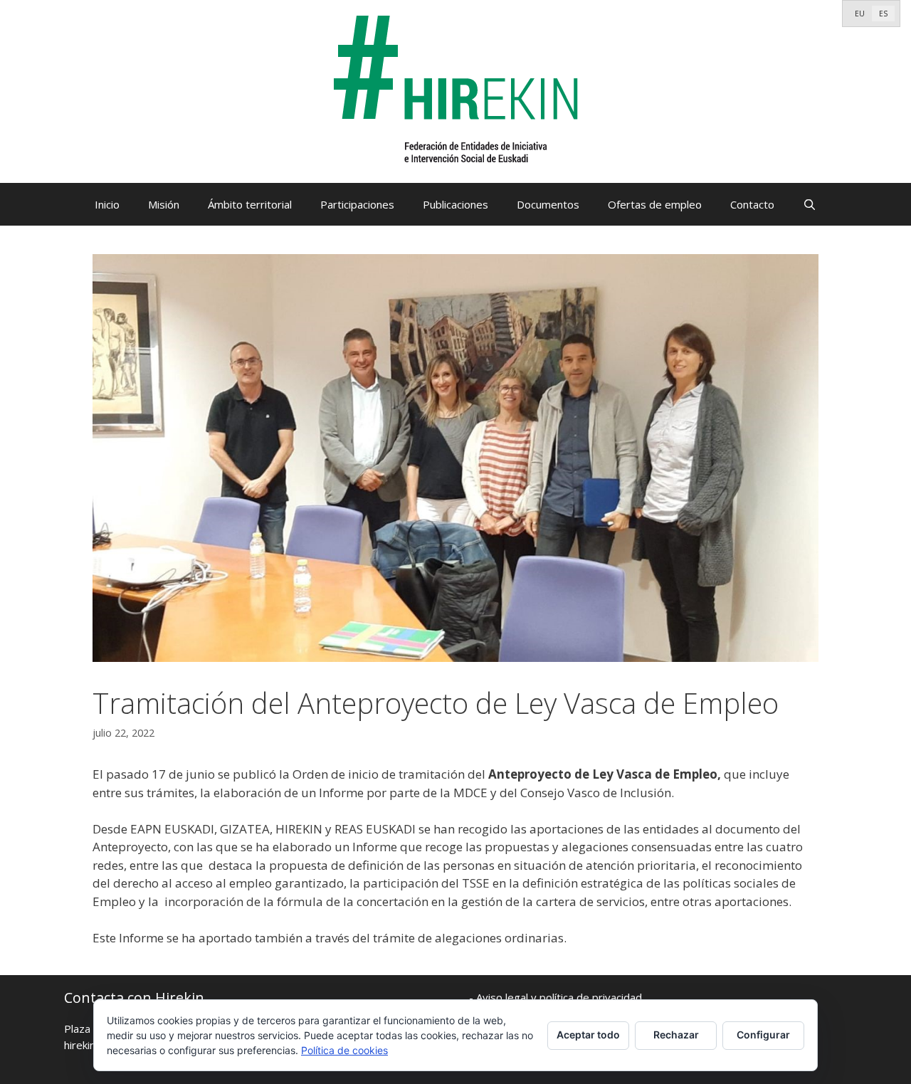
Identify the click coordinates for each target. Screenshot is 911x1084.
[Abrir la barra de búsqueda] (810, 204)
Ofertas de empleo (655, 204)
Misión (163, 204)
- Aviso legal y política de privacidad (555, 997)
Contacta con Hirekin (134, 997)
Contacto (752, 204)
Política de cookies (344, 1050)
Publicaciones (455, 204)
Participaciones (357, 204)
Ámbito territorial (250, 204)
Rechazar (676, 1034)
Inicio (107, 204)
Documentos (548, 204)
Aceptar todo (588, 1034)
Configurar (763, 1034)
